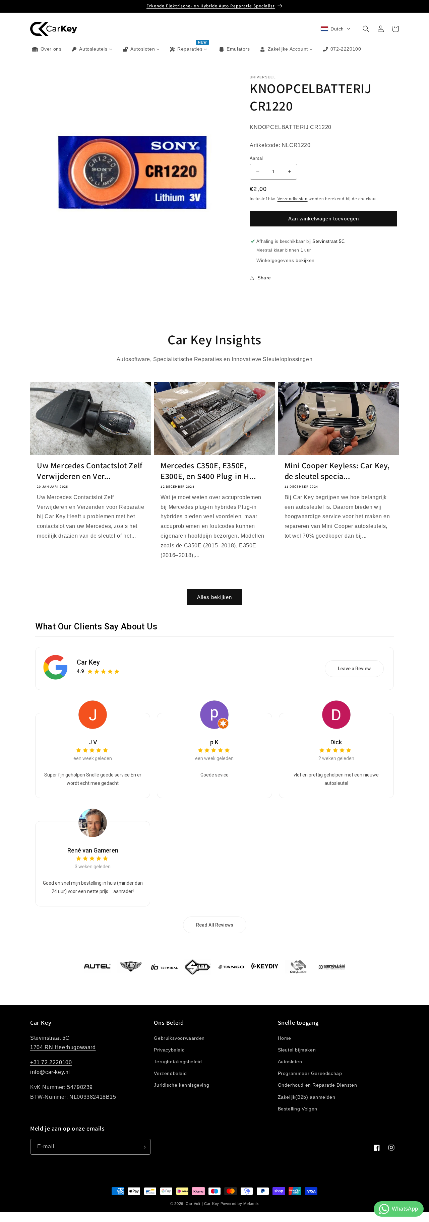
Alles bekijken (214, 597)
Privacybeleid (169, 1049)
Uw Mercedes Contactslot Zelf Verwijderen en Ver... (89, 470)
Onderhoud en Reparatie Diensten (317, 1085)
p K (214, 742)
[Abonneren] (143, 1147)
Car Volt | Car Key (202, 1204)
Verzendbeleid (170, 1073)
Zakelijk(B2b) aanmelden (306, 1096)
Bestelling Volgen (297, 1108)
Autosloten (290, 1061)
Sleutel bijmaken (297, 1049)
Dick (336, 742)
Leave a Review (354, 668)
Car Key (88, 662)
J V (92, 742)
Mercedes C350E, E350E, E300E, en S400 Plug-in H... (208, 470)
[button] (335, 28)
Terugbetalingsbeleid (178, 1061)
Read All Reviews (214, 925)
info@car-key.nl (50, 1072)
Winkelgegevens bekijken (285, 260)
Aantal (256, 158)
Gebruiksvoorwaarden (179, 1037)
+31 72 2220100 (51, 1062)
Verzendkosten (293, 199)
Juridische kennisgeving (181, 1085)
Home (284, 1037)
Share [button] (264, 277)
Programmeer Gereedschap (310, 1073)
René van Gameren (92, 850)
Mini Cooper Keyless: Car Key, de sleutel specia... (337, 470)
